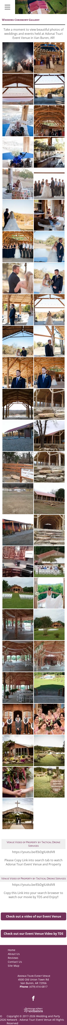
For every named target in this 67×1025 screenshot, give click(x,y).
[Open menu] (7, 7)
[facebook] (33, 999)
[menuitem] (33, 950)
